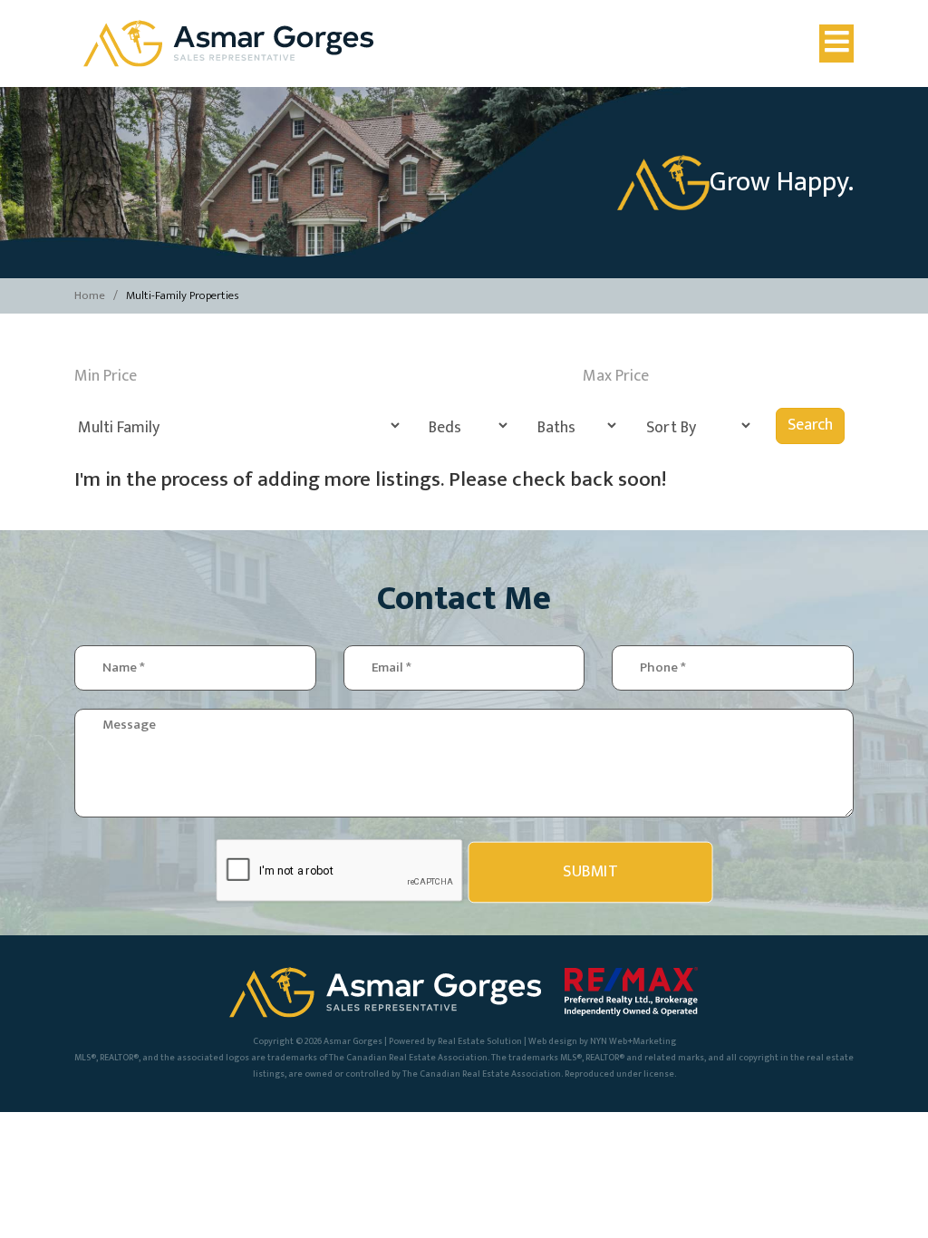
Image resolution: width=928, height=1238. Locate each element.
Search (810, 425)
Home (89, 295)
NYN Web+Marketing (633, 1041)
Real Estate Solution (480, 1041)
